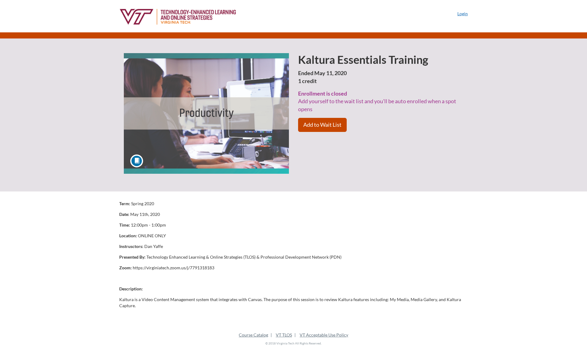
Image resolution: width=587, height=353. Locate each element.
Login (462, 13)
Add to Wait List (322, 124)
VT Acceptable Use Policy (324, 334)
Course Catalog (253, 334)
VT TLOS (284, 334)
